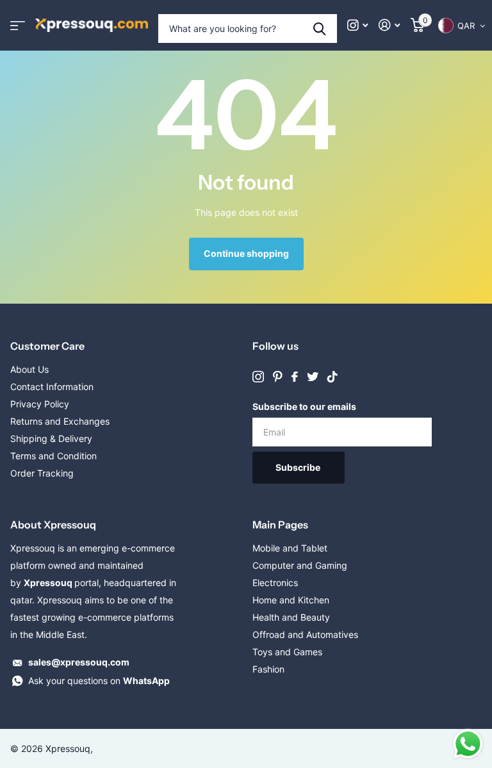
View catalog (17, 25)
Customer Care (47, 345)
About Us (29, 369)
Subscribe (298, 467)
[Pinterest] (278, 376)
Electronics (275, 582)
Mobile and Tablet (289, 548)
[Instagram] (258, 376)
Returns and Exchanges (60, 421)
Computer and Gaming (299, 565)
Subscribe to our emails (304, 406)
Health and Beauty (291, 617)
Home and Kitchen (290, 599)
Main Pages (280, 524)
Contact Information (52, 386)
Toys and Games (287, 651)
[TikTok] (332, 376)
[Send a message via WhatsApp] (468, 744)
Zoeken (319, 28)
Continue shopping (246, 253)
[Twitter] (312, 376)
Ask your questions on (99, 680)
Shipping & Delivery (51, 438)
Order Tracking (42, 473)
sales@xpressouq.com (78, 662)
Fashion (268, 669)
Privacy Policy (39, 403)
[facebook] (294, 376)
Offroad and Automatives (305, 634)
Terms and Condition (53, 455)
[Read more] (357, 25)
